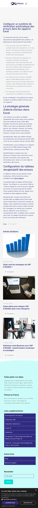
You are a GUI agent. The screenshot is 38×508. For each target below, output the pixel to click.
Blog (6, 458)
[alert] (19, 498)
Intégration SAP (10, 420)
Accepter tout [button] (10, 503)
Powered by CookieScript (8, 506)
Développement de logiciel (14, 415)
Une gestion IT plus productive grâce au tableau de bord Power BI (18, 438)
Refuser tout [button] (28, 503)
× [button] (36, 490)
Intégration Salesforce (12, 424)
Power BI (8, 428)
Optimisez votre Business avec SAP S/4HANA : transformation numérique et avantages (18, 348)
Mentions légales (11, 463)
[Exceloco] (17, 4)
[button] (19, 499)
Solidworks (8, 432)
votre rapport (19, 178)
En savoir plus (13, 497)
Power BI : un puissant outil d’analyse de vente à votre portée (18, 444)
